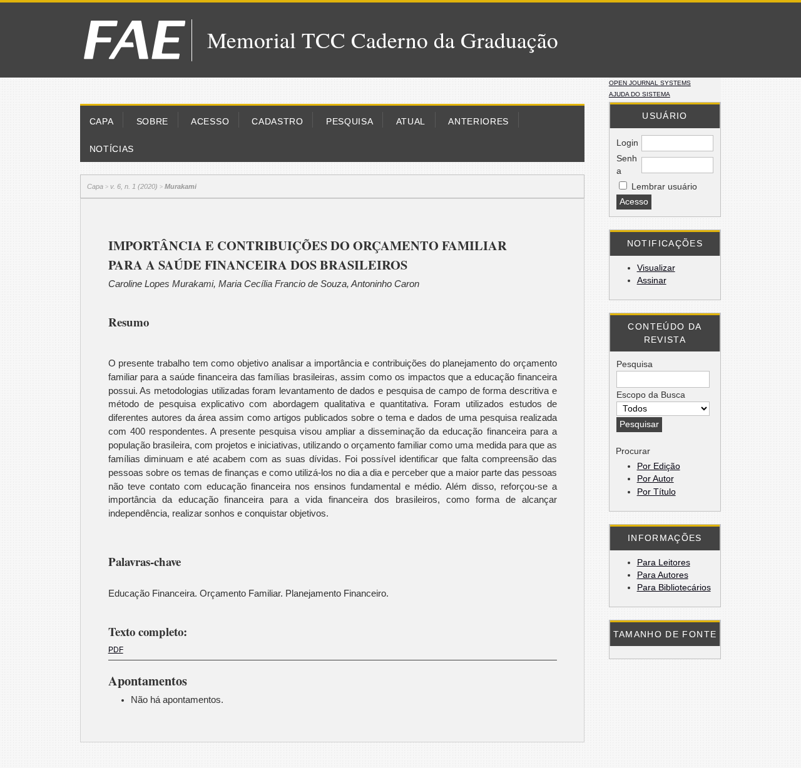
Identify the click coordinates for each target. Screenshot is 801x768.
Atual (411, 121)
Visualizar (656, 268)
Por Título (656, 492)
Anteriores (478, 121)
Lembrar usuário (664, 186)
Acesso (210, 121)
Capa (101, 121)
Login (627, 143)
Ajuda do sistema (639, 94)
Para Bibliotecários (674, 587)
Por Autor (655, 478)
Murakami (180, 186)
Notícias (111, 149)
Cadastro (277, 121)
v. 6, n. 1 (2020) (134, 186)
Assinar (651, 280)
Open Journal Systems (650, 82)
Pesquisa (349, 121)
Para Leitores (663, 562)
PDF (115, 649)
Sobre (152, 121)
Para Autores (662, 575)
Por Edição (658, 466)
